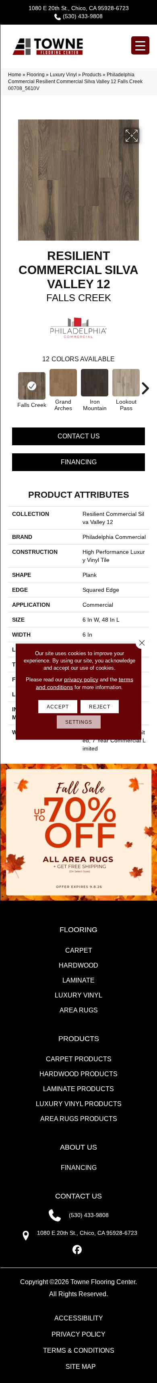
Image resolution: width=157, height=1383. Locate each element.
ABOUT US (78, 1147)
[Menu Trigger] (140, 45)
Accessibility (78, 1318)
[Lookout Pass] (126, 382)
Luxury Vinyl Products (79, 1103)
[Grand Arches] (63, 382)
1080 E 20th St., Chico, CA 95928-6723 (79, 8)
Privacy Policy (78, 1334)
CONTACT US (78, 1196)
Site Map (81, 1366)
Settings (78, 722)
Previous (12, 384)
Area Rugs (79, 1010)
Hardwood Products (78, 1074)
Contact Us (79, 436)
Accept (58, 707)
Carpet (78, 950)
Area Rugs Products (78, 1118)
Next (145, 384)
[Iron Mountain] (94, 382)
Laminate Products (78, 1088)
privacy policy (81, 679)
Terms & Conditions (78, 1350)
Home (14, 75)
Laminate (78, 980)
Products (91, 75)
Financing (79, 462)
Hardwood (78, 965)
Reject (99, 707)
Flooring (36, 75)
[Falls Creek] (32, 386)
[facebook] (77, 1250)
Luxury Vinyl (63, 75)
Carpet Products (79, 1059)
